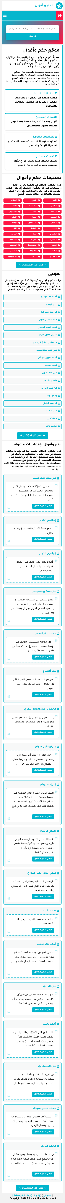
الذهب (54, 212)
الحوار (34, 234)
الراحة (14, 223)
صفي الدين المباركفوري (41, 873)
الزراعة (34, 229)
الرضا (54, 245)
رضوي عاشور (50, 380)
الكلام (54, 223)
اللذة (15, 206)
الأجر (55, 200)
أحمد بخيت (49, 911)
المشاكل (32, 223)
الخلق (34, 217)
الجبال (54, 206)
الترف (14, 217)
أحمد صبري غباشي (47, 358)
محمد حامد (51, 426)
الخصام (13, 240)
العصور (53, 217)
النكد (14, 229)
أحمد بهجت (51, 365)
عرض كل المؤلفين (32, 435)
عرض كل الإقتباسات (32, 1188)
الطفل (54, 229)
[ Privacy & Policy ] (22, 1196)
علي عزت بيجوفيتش (46, 350)
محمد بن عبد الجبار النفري (40, 709)
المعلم (53, 257)
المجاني (47, 1196)
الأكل (34, 257)
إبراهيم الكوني (50, 403)
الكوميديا (12, 257)
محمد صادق (48, 1146)
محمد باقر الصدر (46, 633)
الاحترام (33, 251)
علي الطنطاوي (49, 373)
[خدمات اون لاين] (59, 15)
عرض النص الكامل (43, 506)
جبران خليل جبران (48, 335)
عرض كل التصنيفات (32, 265)
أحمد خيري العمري (47, 327)
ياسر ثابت (52, 396)
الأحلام (14, 200)
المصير (13, 245)
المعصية (32, 245)
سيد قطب (51, 411)
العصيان (13, 212)
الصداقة (33, 206)
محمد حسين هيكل (44, 1108)
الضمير (53, 240)
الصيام (53, 234)
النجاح (34, 200)
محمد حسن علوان (48, 320)
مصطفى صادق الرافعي (45, 342)
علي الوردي (51, 304)
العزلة (34, 240)
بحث (31, 36)
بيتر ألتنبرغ (49, 671)
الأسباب (13, 251)
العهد (34, 212)
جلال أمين (52, 418)
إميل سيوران (48, 784)
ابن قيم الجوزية (49, 388)
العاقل (14, 234)
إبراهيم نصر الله (49, 312)
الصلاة (53, 251)
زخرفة (37, 1196)
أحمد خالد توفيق (49, 297)
